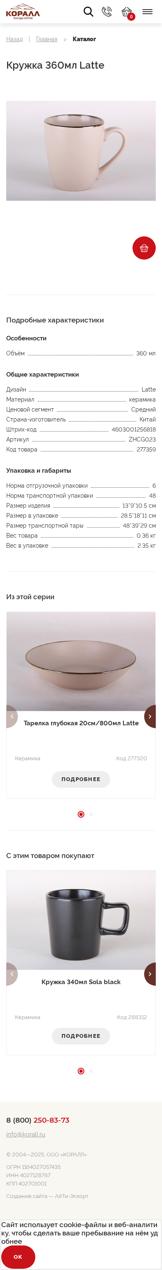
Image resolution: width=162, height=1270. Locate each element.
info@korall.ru (25, 1134)
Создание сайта (26, 1196)
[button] (12, 716)
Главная (46, 39)
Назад (14, 39)
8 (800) (37, 1120)
